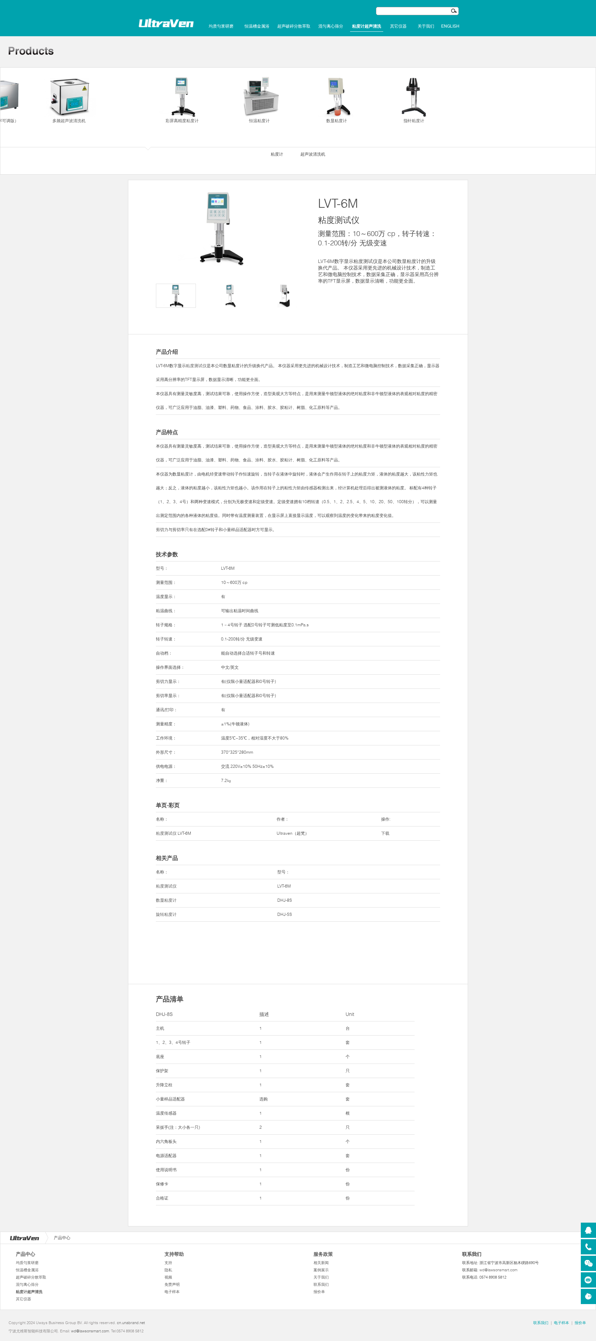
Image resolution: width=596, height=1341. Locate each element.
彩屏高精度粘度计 (182, 120)
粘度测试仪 (196, 365)
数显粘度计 (336, 120)
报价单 (319, 1291)
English (450, 26)
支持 (168, 1262)
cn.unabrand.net (131, 1322)
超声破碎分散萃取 (293, 26)
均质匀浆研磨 (221, 26)
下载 (385, 833)
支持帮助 (174, 1254)
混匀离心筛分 (330, 26)
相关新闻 (321, 1262)
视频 (168, 1277)
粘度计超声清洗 (366, 26)
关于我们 (426, 26)
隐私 (168, 1269)
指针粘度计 (414, 120)
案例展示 (321, 1269)
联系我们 (321, 1284)
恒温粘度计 (259, 120)
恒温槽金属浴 (257, 26)
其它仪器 (398, 26)
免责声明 (172, 1284)
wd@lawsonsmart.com (498, 1269)
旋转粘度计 (166, 914)
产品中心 (25, 1254)
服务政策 (323, 1254)
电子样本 (172, 1291)
